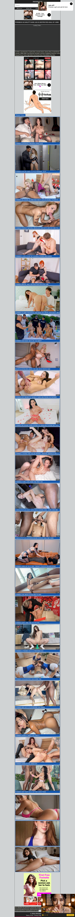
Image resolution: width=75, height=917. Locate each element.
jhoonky (17, 53)
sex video (17, 907)
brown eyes (39, 55)
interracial (53, 53)
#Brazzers (19, 8)
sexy (34, 909)
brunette (37, 53)
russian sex (36, 907)
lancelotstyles (24, 51)
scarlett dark (31, 51)
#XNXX (38, 8)
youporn (23, 909)
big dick (32, 53)
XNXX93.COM (37, 1)
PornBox (17, 51)
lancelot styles (40, 51)
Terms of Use (29, 915)
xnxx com (25, 910)
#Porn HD (28, 8)
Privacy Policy (38, 915)
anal (28, 53)
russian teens (18, 910)
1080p (21, 53)
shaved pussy (19, 55)
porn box (52, 55)
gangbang (48, 53)
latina (58, 53)
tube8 (29, 910)
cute (34, 55)
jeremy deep (48, 51)
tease (25, 55)
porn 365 (38, 909)
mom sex (29, 907)
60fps (25, 53)
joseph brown (56, 51)
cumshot (42, 53)
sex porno (17, 909)
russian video (28, 909)
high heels (30, 55)
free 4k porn (23, 907)
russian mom (35, 910)
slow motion (46, 55)
